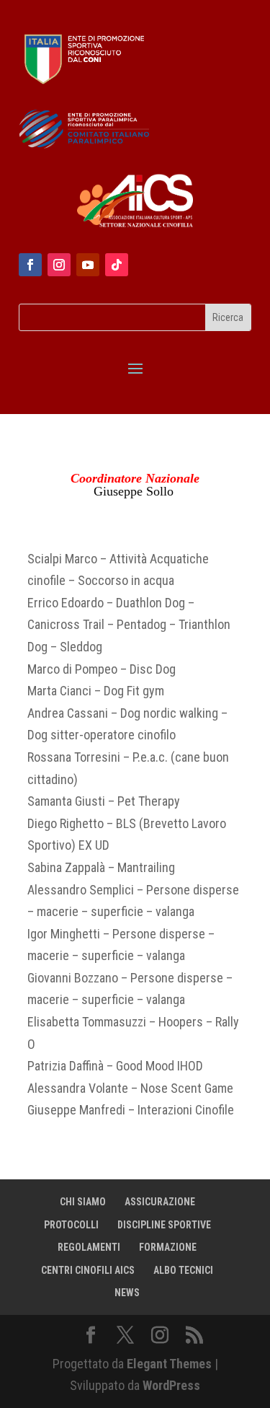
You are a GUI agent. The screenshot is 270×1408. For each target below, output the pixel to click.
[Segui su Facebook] (30, 264)
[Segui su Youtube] (87, 264)
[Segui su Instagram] (59, 264)
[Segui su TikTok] (116, 264)
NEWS (127, 1292)
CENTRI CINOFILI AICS (88, 1270)
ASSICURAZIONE (160, 1201)
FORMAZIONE (168, 1247)
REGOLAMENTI (89, 1247)
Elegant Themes (169, 1363)
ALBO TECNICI (183, 1270)
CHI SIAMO (83, 1201)
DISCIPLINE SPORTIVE (164, 1225)
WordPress (171, 1385)
